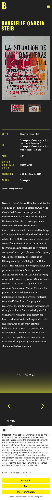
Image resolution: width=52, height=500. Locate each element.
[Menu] (48, 6)
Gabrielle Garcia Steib (11, 406)
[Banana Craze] (4, 6)
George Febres (41, 406)
